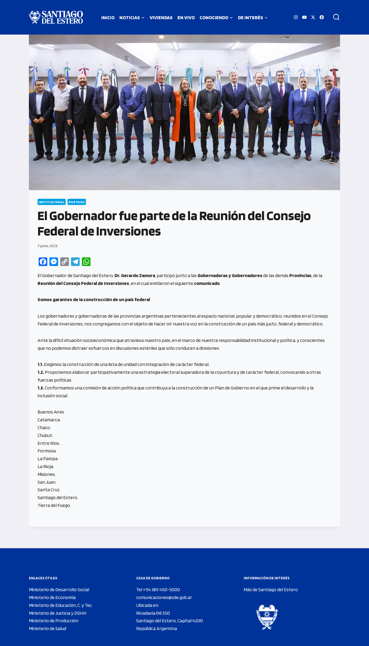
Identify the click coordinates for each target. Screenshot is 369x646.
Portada (77, 202)
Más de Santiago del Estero (271, 589)
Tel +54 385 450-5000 (158, 589)
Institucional (52, 202)
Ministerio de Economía (52, 597)
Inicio (108, 17)
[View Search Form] (334, 17)
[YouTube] (304, 17)
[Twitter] (313, 17)
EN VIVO (186, 17)
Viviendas (161, 17)
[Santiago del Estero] (56, 17)
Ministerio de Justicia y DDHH (57, 613)
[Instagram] (295, 17)
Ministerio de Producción (53, 620)
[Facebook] (321, 17)
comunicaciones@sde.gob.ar (164, 597)
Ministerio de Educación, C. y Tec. (61, 605)
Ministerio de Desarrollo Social (59, 589)
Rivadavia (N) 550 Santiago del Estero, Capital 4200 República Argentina (169, 620)
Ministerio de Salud (47, 628)
